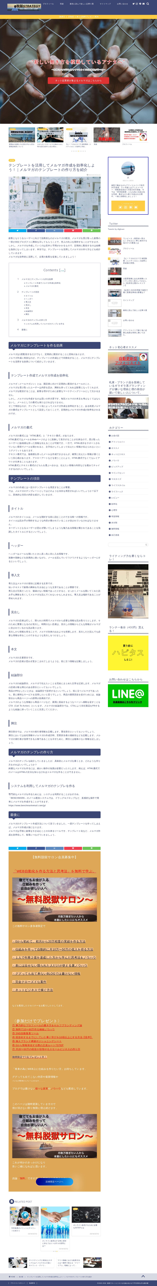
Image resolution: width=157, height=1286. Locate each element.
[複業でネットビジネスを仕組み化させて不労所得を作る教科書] (24, 10)
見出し (28, 305)
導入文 (28, 302)
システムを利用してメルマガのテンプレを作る (45, 324)
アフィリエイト (118, 442)
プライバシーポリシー (18, 1283)
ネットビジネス (118, 454)
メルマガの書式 (32, 286)
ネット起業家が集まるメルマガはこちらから (78, 80)
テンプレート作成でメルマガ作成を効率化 (43, 283)
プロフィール (48, 4)
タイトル (29, 296)
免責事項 (32, 1283)
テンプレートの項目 (30, 292)
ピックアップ (117, 467)
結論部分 (29, 311)
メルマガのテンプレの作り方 (34, 320)
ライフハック (117, 492)
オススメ (115, 448)
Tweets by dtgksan (116, 229)
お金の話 (115, 436)
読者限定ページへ (54, 1182)
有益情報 (115, 516)
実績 (62, 4)
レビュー (115, 498)
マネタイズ (116, 479)
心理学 (114, 510)
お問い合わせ (122, 4)
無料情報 (115, 529)
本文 (27, 308)
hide (62, 271)
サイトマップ (105, 4)
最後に (24, 329)
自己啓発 (115, 535)
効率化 (114, 504)
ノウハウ (115, 460)
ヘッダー (29, 299)
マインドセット (118, 473)
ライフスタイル (118, 485)
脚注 (27, 314)
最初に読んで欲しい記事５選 (82, 4)
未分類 (12, 160)
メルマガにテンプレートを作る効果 (37, 279)
